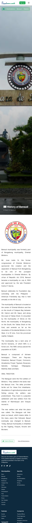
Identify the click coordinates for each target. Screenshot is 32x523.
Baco (2, 474)
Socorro (3, 502)
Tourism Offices (21, 514)
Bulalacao (3, 480)
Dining (18, 476)
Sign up (22, 3)
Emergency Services (22, 520)
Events (3, 514)
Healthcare (20, 518)
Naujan (3, 489)
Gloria (2, 485)
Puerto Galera (4, 496)
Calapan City (4, 483)
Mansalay (3, 487)
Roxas (2, 498)
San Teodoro (4, 500)
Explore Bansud (9, 441)
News (2, 518)
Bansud (19, 9)
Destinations (10, 9)
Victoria (3, 504)
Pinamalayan (4, 491)
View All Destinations (23, 441)
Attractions (19, 474)
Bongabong (4, 478)
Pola (2, 493)
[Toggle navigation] (29, 3)
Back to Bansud (10, 210)
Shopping (19, 480)
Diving (18, 483)
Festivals (3, 516)
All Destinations (21, 485)
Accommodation (21, 478)
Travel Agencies (21, 516)
